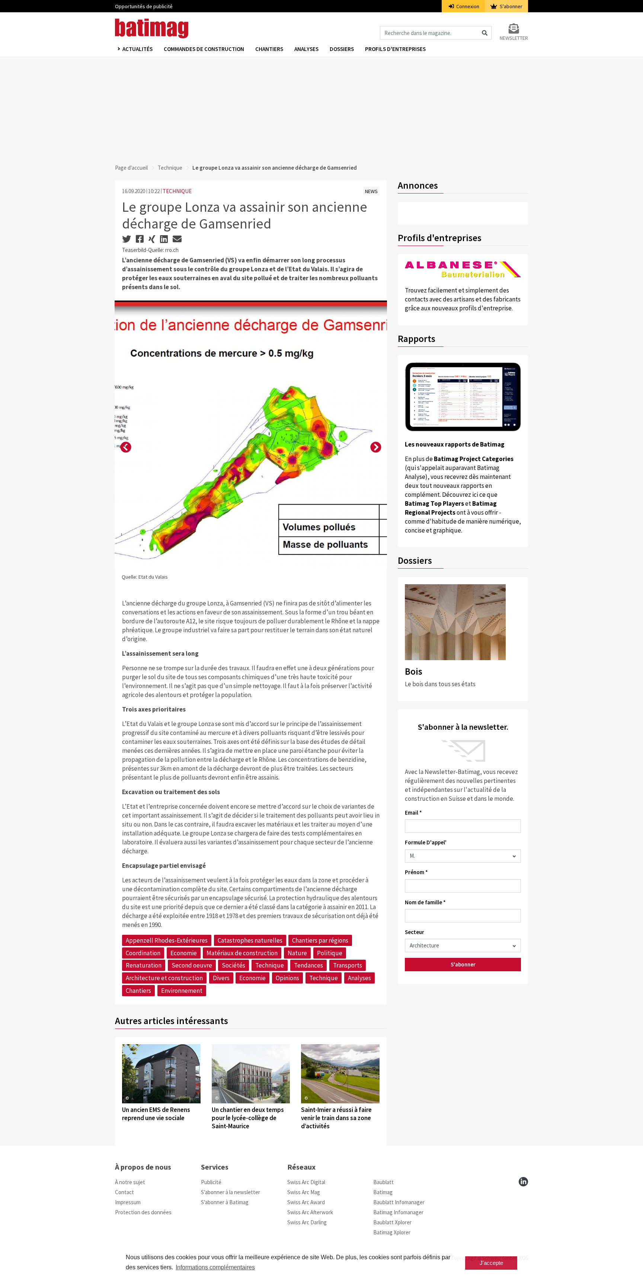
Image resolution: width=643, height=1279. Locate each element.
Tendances (308, 965)
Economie (183, 953)
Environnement (181, 991)
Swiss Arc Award (306, 1202)
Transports (347, 965)
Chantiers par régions (320, 940)
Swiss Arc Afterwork (310, 1212)
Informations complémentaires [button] (215, 1267)
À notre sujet (130, 1182)
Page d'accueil (131, 167)
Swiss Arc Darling (307, 1222)
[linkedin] (523, 1181)
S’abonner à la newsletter (230, 1192)
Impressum (128, 1202)
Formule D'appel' (426, 842)
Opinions (287, 978)
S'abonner (510, 6)
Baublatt (383, 1182)
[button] (125, 448)
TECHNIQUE (177, 191)
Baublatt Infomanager (399, 1202)
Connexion (467, 6)
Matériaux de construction (242, 953)
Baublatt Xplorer (392, 1222)
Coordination (143, 953)
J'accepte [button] (491, 1263)
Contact (124, 1192)
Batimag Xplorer (391, 1232)
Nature (297, 953)
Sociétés (233, 965)
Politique (329, 953)
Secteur (414, 932)
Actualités (137, 48)
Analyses (306, 48)
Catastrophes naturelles (250, 940)
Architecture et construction (164, 978)
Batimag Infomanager (398, 1212)
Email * (413, 812)
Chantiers (269, 48)
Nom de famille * (425, 902)
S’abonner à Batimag (225, 1202)
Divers (221, 978)
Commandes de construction (204, 48)
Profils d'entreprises (395, 48)
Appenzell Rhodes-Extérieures (167, 940)
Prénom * (416, 872)
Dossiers (342, 48)
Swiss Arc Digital (306, 1182)
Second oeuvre (192, 965)
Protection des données (143, 1212)
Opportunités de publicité (144, 6)
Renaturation (143, 965)
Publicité (211, 1182)
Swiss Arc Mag (303, 1192)
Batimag (383, 1192)
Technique (170, 167)
